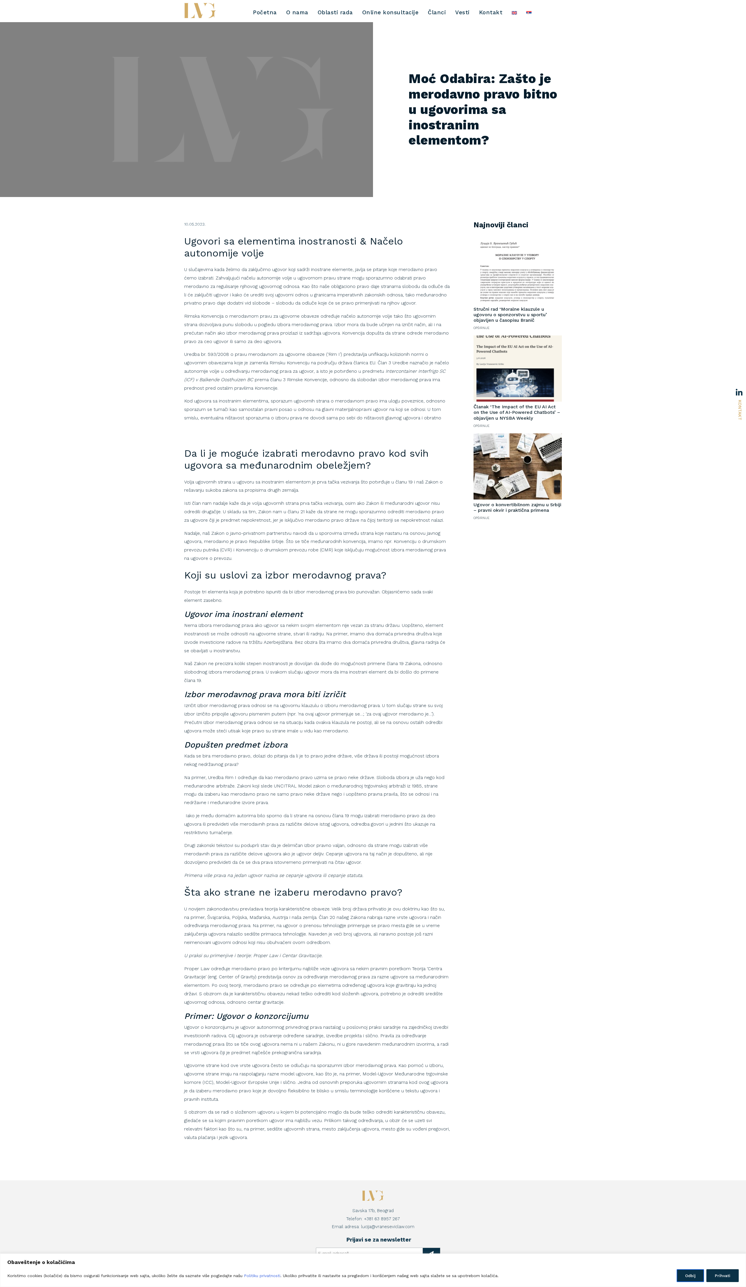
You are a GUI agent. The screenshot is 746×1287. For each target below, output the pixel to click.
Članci (437, 12)
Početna (265, 12)
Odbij (690, 1275)
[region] (373, 1270)
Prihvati (722, 1275)
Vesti (462, 12)
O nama (297, 12)
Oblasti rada (335, 12)
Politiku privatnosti (262, 1275)
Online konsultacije (390, 12)
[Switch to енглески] (514, 13)
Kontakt (740, 410)
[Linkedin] (741, 394)
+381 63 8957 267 (382, 1218)
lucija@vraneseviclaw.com (387, 1226)
